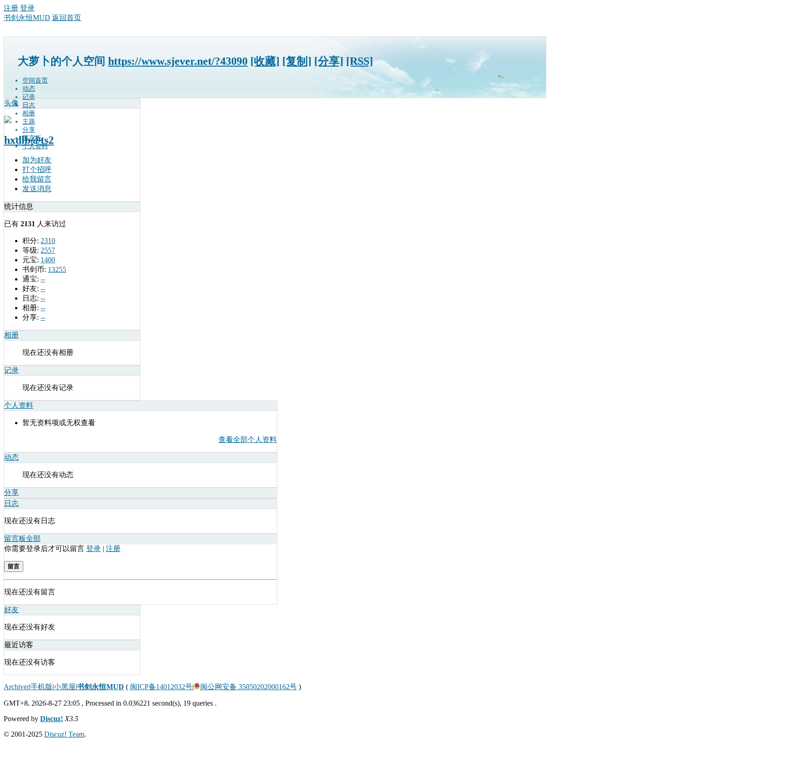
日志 (28, 105)
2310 (48, 240)
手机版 (41, 687)
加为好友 (37, 160)
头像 (11, 103)
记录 (28, 97)
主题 (28, 121)
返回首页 (66, 17)
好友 (11, 609)
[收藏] (265, 61)
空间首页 (35, 80)
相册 (28, 113)
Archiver (16, 687)
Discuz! (51, 719)
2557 (48, 250)
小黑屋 (65, 687)
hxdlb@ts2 (29, 140)
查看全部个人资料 (247, 439)
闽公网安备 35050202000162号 (248, 687)
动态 (28, 88)
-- (43, 279)
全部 (33, 538)
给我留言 (37, 179)
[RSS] (359, 61)
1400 (48, 260)
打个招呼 (37, 169)
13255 (57, 269)
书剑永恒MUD (27, 17)
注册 (11, 8)
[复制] (296, 61)
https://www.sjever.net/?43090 (178, 61)
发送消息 (37, 188)
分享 (28, 129)
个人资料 (35, 146)
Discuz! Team (64, 734)
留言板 (15, 538)
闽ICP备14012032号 (161, 687)
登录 (27, 8)
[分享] (328, 61)
